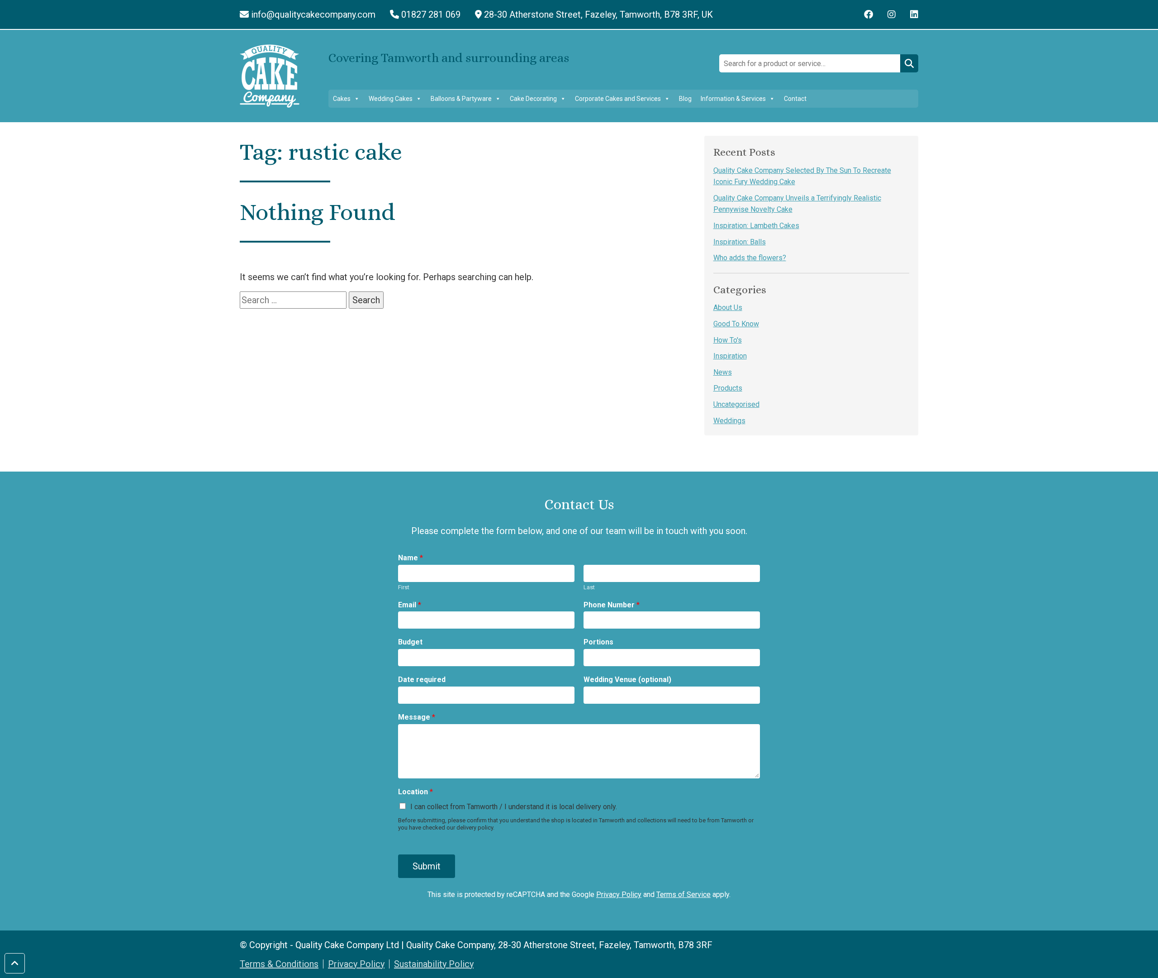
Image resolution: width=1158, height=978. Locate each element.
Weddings (729, 420)
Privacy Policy (618, 894)
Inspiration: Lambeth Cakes (756, 225)
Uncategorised (736, 404)
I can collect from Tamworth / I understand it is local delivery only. (513, 806)
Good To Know (736, 324)
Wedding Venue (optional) (627, 679)
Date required (422, 679)
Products (727, 388)
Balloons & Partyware (461, 98)
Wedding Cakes (391, 98)
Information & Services (733, 98)
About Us (727, 307)
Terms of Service (683, 894)
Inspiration (730, 356)
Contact (795, 98)
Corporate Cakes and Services (618, 98)
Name (410, 557)
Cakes (342, 98)
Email (409, 605)
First (403, 587)
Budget (410, 642)
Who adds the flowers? (749, 257)
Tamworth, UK (598, 14)
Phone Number (612, 605)
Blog (685, 98)
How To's (727, 340)
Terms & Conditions (279, 964)
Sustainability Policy (434, 964)
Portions (598, 642)
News (722, 372)
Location (415, 791)
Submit (427, 866)
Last (589, 587)
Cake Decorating (533, 98)
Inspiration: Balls (739, 242)
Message (416, 717)
